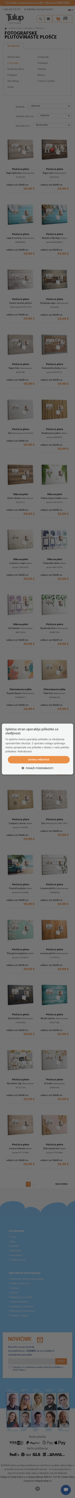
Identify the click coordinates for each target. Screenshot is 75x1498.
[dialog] (37, 749)
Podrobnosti (25, 751)
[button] (37, 768)
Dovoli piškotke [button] (38, 759)
